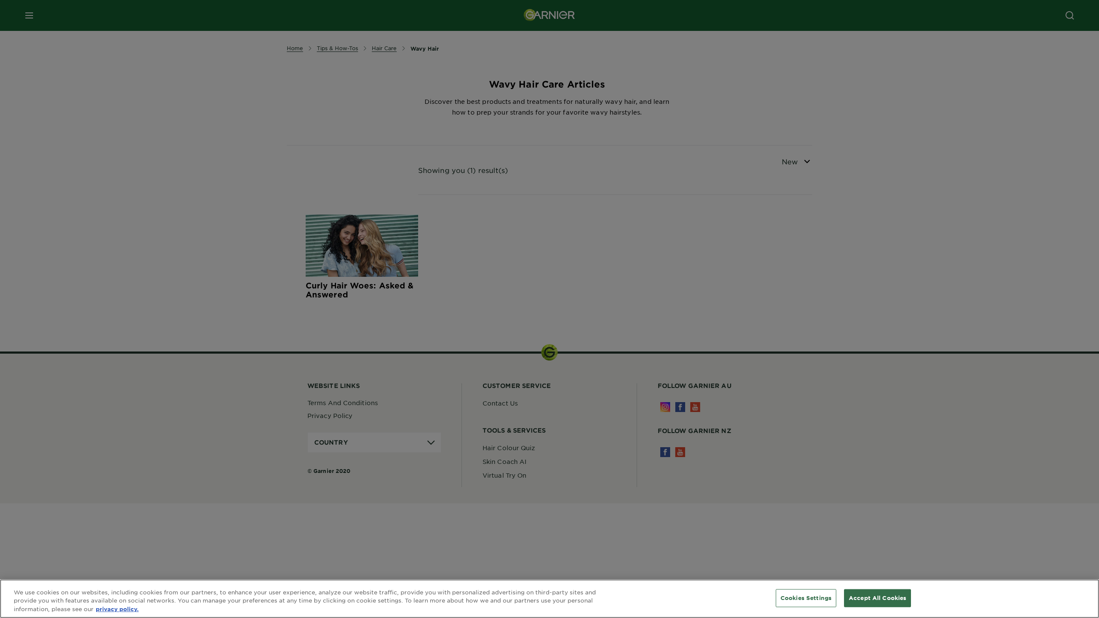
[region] (549, 598)
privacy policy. (117, 609)
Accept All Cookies (877, 597)
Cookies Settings (806, 597)
